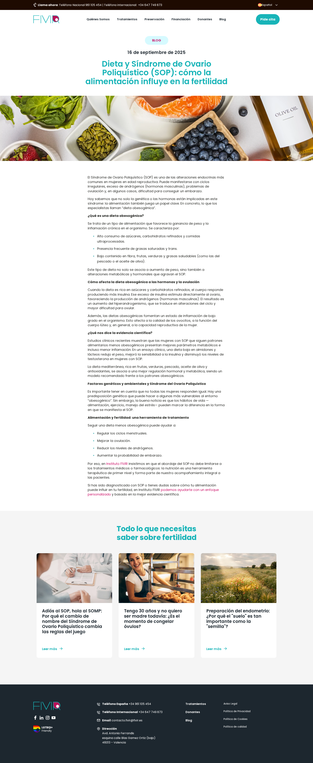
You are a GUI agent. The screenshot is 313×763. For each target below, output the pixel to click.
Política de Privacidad (237, 711)
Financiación (181, 19)
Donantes (205, 19)
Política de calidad (235, 726)
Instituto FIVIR (117, 463)
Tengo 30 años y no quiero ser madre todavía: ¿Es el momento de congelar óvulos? (153, 618)
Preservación (154, 19)
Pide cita (267, 19)
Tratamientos (127, 19)
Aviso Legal (230, 703)
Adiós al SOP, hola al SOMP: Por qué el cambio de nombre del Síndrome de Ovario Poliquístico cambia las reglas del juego (72, 621)
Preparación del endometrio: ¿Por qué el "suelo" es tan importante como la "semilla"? (238, 618)
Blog (222, 19)
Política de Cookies (235, 719)
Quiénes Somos (98, 19)
